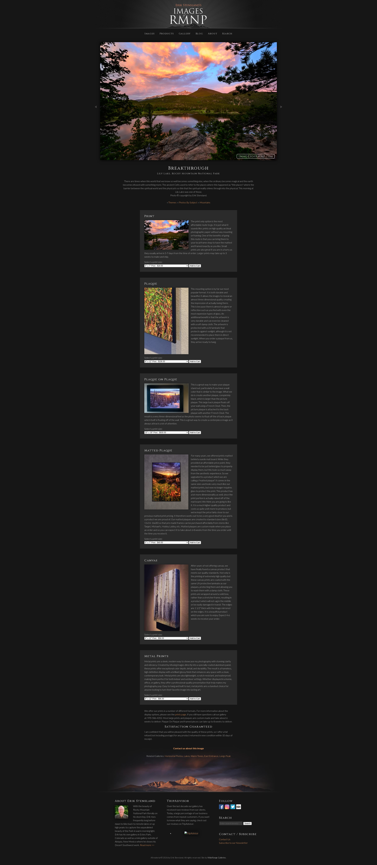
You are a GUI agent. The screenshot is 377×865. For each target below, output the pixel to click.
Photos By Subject (188, 202)
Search (227, 33)
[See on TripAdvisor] (239, 807)
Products (167, 33)
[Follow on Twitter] (233, 807)
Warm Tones (197, 756)
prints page (180, 714)
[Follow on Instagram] (227, 807)
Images (150, 33)
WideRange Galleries (216, 857)
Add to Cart (195, 266)
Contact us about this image (188, 748)
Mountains (205, 202)
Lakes (187, 756)
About (212, 33)
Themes (172, 202)
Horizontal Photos (174, 756)
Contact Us (224, 839)
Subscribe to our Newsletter (233, 842)
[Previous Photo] (95, 117)
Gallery (185, 33)
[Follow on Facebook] (221, 807)
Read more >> (147, 845)
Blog (199, 33)
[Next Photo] (281, 117)
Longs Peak (225, 756)
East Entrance (211, 756)
